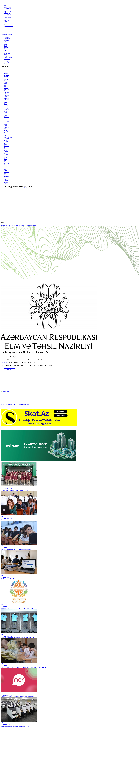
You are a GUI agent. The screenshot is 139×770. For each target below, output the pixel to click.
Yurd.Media (4, 362)
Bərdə (5, 91)
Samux (5, 153)
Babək (5, 85)
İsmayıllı (6, 112)
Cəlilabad (6, 95)
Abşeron (6, 73)
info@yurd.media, (21, 187)
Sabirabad (6, 146)
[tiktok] (9, 211)
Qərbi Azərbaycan (8, 26)
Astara (5, 83)
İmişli (5, 111)
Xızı (5, 173)
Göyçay (6, 106)
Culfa (5, 96)
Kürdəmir (6, 117)
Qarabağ (6, 21)
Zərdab (5, 183)
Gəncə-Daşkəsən (8, 18)
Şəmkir (5, 157)
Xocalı (5, 175)
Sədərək (6, 154)
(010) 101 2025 (30, 187)
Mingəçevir (7, 124)
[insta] (9, 215)
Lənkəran (6, 121)
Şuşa (5, 164)
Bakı (5, 5)
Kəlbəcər (6, 114)
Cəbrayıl (6, 93)
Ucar (5, 169)
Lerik (5, 120)
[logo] (8, 3)
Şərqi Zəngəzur (8, 23)
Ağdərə (6, 79)
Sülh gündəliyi (22, 225)
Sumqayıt (6, 163)
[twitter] (9, 202)
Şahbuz (6, 148)
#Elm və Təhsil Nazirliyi (10, 368)
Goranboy (6, 105)
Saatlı (5, 144)
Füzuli (5, 101)
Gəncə (5, 104)
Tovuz (5, 167)
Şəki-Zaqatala (7, 10)
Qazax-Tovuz (7, 20)
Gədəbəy (6, 102)
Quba (5, 140)
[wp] (9, 206)
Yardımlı (6, 177)
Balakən (6, 88)
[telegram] (9, 198)
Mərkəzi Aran (7, 15)
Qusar (5, 143)
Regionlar (10, 34)
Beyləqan (6, 89)
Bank (9, 225)
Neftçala (6, 128)
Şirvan (5, 160)
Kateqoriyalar (4, 34)
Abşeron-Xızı (7, 7)
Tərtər (5, 166)
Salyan (5, 150)
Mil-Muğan (7, 13)
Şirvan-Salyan (7, 11)
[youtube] (9, 220)
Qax (5, 133)
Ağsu (5, 82)
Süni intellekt (4, 225)
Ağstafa (6, 80)
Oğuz (5, 130)
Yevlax (5, 179)
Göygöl (6, 108)
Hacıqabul (6, 109)
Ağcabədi (6, 75)
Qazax (5, 134)
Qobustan (6, 138)
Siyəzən (6, 162)
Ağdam (6, 76)
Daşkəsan (6, 98)
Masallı (6, 122)
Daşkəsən (6, 99)
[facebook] (9, 193)
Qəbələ (5, 135)
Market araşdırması (31, 225)
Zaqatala (6, 180)
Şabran (5, 147)
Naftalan (6, 125)
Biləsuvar (6, 92)
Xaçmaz (6, 170)
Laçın (5, 118)
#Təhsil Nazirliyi (8, 369)
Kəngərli (6, 115)
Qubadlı (6, 141)
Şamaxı (6, 151)
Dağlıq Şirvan (7, 17)
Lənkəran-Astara (8, 14)
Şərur (5, 159)
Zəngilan (6, 182)
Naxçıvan (6, 24)
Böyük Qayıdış (14, 225)
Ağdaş (5, 78)
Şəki (5, 156)
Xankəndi (6, 172)
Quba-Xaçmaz (7, 8)
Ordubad (6, 131)
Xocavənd (6, 176)
